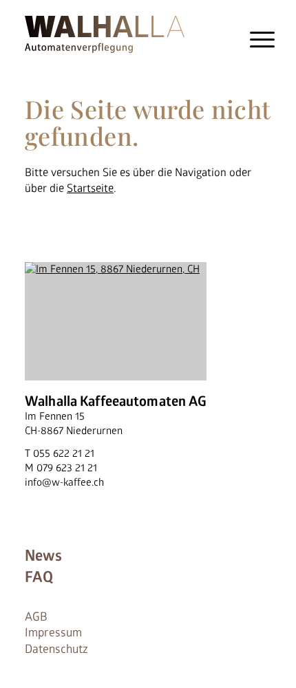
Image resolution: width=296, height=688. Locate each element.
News (43, 556)
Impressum (53, 632)
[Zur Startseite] (104, 32)
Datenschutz (56, 649)
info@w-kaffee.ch (64, 482)
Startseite (90, 188)
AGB (36, 617)
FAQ (39, 577)
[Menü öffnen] (262, 39)
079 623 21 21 (66, 468)
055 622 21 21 (63, 453)
